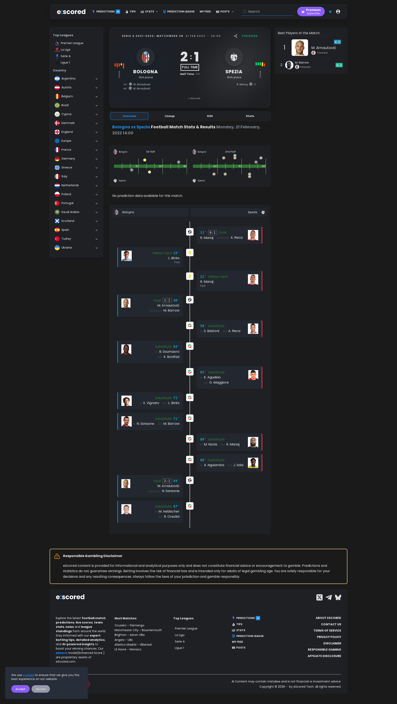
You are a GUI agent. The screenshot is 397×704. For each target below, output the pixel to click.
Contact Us (331, 624)
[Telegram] (329, 597)
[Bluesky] (338, 597)
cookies (28, 675)
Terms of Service (327, 630)
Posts (225, 11)
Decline (41, 689)
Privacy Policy (329, 637)
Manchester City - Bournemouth (138, 630)
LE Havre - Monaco (128, 649)
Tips (133, 11)
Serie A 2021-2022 (138, 36)
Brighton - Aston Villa (130, 635)
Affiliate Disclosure (324, 656)
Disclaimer (332, 643)
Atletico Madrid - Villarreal (133, 645)
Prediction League (181, 11)
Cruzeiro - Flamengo (129, 625)
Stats (149, 11)
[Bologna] (150, 212)
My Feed (205, 11)
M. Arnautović (323, 47)
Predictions (107, 11)
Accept (20, 689)
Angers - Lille (124, 640)
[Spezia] (229, 212)
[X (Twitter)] (319, 597)
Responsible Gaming (324, 649)
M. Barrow (302, 62)
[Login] (338, 12)
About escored (328, 618)
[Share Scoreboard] (235, 36)
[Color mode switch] (330, 11)
